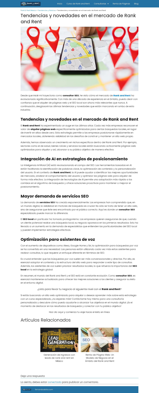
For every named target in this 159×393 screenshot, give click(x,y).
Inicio (59, 3)
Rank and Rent (122, 95)
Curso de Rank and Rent (78, 3)
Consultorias (100, 3)
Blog (136, 3)
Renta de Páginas (121, 3)
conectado (54, 382)
